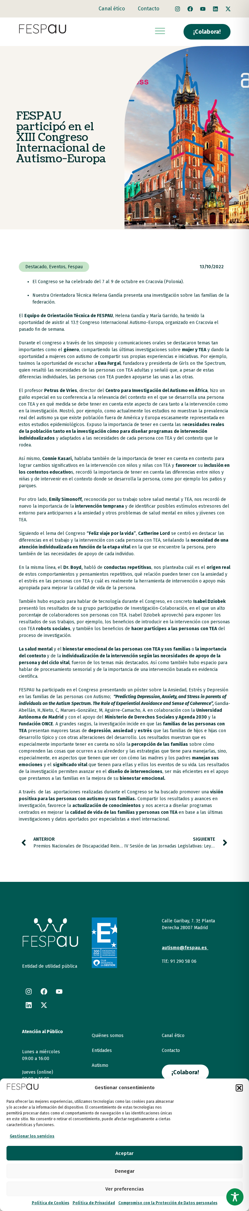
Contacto (148, 9)
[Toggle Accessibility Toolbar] (235, 1197)
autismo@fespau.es (184, 948)
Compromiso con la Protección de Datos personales (168, 1203)
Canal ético (112, 9)
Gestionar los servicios (32, 1136)
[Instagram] (177, 8)
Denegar (125, 1171)
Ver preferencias (124, 1189)
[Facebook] (190, 8)
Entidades (102, 1050)
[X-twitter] (228, 8)
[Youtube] (202, 8)
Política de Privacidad (94, 1203)
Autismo (100, 1065)
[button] (239, 1088)
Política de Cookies (50, 1203)
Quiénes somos (108, 1035)
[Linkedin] (215, 8)
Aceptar (124, 1153)
